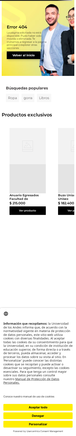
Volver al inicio (23, 55)
